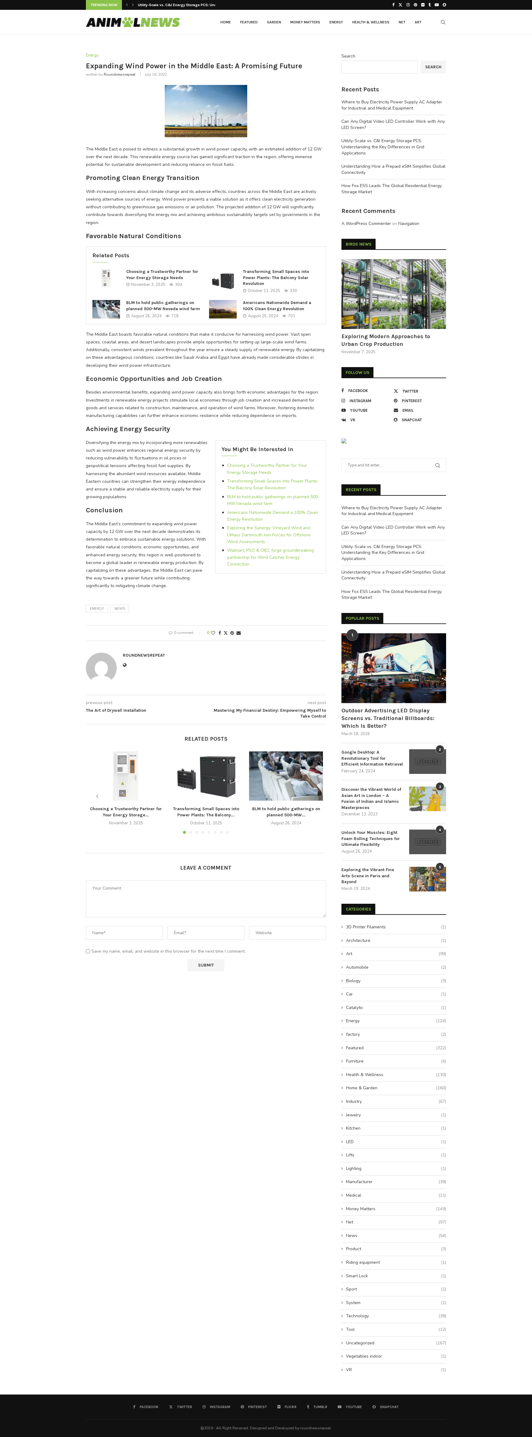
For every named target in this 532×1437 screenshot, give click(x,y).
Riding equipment (396, 1262)
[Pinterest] (415, 5)
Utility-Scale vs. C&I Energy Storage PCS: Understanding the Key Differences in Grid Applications (382, 147)
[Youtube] (437, 5)
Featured (249, 22)
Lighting (396, 1168)
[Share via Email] (238, 633)
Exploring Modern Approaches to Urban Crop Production (385, 340)
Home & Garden (396, 1088)
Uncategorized (396, 1343)
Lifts (396, 1155)
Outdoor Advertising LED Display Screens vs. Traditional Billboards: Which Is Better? (387, 718)
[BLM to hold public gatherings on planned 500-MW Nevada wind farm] (106, 309)
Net (402, 22)
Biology (396, 981)
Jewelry (396, 1115)
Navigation (408, 223)
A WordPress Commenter (366, 223)
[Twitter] (400, 5)
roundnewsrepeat (119, 74)
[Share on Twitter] (226, 633)
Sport (396, 1289)
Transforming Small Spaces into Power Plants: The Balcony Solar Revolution (276, 277)
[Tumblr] (430, 5)
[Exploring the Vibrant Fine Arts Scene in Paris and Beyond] (427, 879)
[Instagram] (408, 5)
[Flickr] (423, 5)
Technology (396, 1316)
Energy (336, 22)
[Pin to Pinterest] (232, 633)
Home (225, 22)
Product (396, 1249)
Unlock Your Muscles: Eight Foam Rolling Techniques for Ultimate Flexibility (370, 838)
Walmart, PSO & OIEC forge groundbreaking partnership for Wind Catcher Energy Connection (270, 557)
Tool (396, 1329)
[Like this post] (213, 633)
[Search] (443, 22)
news (120, 608)
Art (418, 22)
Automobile (396, 967)
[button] (126, 5)
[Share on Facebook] (220, 633)
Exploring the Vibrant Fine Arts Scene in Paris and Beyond (367, 875)
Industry (396, 1101)
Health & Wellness (370, 22)
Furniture (396, 1061)
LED (396, 1142)
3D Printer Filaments (396, 927)
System (396, 1303)
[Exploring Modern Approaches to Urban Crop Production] (393, 294)
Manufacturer (396, 1182)
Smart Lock (396, 1276)
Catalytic (396, 1008)
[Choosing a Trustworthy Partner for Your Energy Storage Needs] (106, 278)
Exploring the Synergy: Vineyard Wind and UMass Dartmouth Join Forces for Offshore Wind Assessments (269, 535)
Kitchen (396, 1128)
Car (396, 994)
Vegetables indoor (396, 1356)
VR (396, 1370)
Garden (274, 22)
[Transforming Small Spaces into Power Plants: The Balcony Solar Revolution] (223, 281)
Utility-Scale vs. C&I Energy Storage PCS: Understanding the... (191, 5)
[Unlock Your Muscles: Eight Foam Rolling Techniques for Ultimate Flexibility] (427, 842)
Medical (396, 1195)
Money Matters (305, 22)
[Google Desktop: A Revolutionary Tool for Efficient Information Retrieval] (427, 761)
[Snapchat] (444, 5)
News (396, 1236)
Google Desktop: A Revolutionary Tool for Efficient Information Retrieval (372, 758)
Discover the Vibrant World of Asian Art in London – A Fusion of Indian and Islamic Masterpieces (371, 798)
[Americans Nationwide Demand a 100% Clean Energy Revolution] (223, 309)
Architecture (396, 940)
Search (348, 56)
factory (396, 1034)
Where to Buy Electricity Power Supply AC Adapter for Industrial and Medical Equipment (391, 105)
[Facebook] (393, 5)
